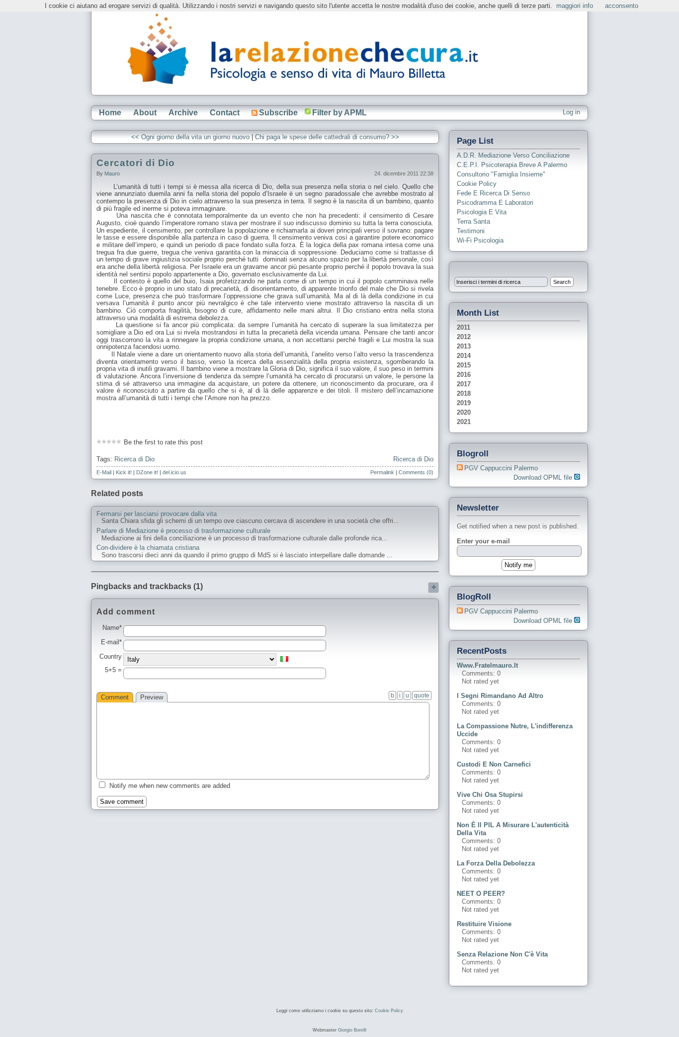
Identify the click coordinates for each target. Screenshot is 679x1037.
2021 (464, 422)
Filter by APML (339, 112)
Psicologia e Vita (482, 212)
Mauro (112, 173)
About (145, 112)
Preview (151, 697)
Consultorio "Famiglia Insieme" (501, 174)
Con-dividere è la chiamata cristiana (147, 547)
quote (421, 695)
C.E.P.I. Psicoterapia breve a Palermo (512, 165)
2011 (463, 327)
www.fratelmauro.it (487, 665)
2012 (464, 337)
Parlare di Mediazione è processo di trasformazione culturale (183, 530)
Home (110, 112)
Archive (183, 112)
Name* (112, 627)
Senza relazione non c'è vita (502, 954)
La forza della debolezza (496, 863)
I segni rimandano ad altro (500, 695)
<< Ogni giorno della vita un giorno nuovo (190, 137)
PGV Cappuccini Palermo (501, 468)
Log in (571, 112)
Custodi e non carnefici (494, 764)
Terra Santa (473, 221)
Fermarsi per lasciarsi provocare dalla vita (156, 514)
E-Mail (103, 472)
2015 (464, 365)
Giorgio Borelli (352, 1030)
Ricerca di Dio (134, 459)
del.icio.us (174, 472)
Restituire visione (484, 924)
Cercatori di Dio (135, 163)
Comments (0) (416, 472)
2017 (464, 384)
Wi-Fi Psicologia (480, 240)
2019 (464, 403)
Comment (115, 697)
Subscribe (278, 112)
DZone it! (147, 472)
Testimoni (471, 231)
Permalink (382, 472)
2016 (464, 374)
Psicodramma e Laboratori (495, 202)
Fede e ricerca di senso (493, 193)
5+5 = (113, 670)
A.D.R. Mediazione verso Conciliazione (513, 155)
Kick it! (124, 472)
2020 (464, 412)
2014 (464, 355)
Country (110, 656)
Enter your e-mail (483, 541)
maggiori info (574, 5)
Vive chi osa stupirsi (490, 794)
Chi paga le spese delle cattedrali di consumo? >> (327, 137)
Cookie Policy (477, 183)
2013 (464, 346)
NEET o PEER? (481, 893)
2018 (464, 393)
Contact (225, 112)
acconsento (621, 5)
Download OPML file (543, 477)
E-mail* (111, 642)
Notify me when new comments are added (169, 785)
